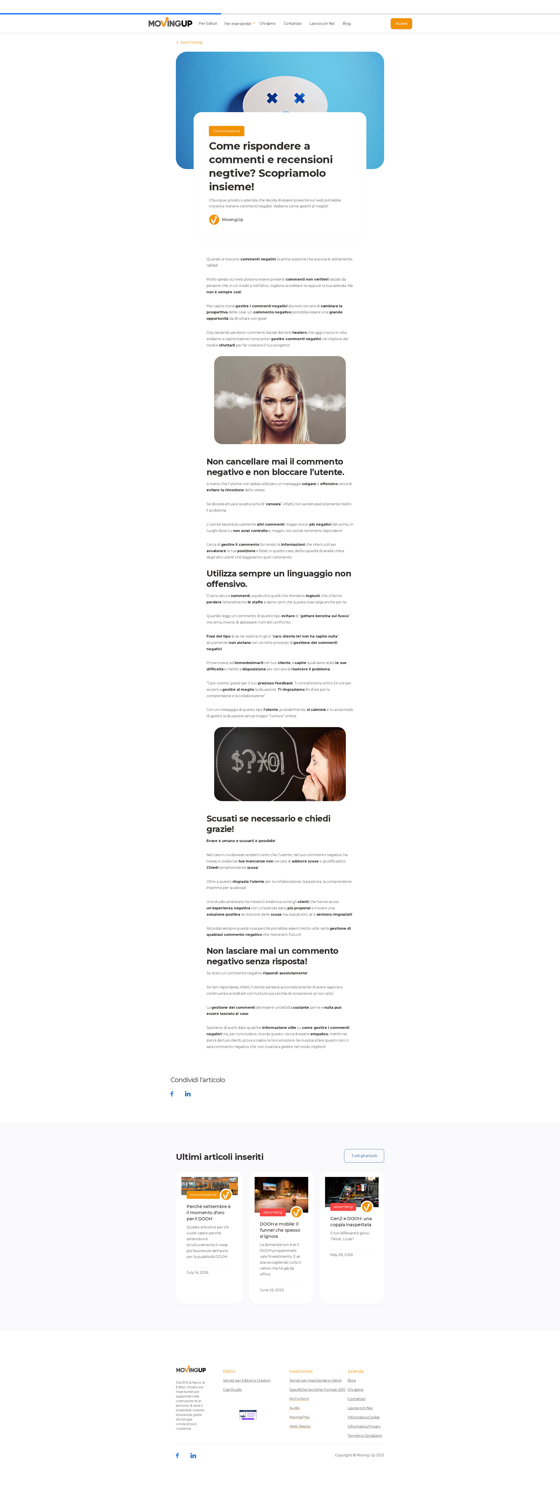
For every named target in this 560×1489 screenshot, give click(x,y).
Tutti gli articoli (364, 1156)
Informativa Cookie (364, 1417)
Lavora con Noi (322, 23)
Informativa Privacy (364, 1426)
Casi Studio (232, 1390)
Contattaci (292, 23)
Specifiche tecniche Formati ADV (317, 1390)
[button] (239, 23)
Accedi (401, 23)
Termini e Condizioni (365, 1436)
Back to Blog (189, 42)
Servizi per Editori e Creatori (246, 1380)
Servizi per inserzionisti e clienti (315, 1380)
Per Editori (208, 23)
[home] (170, 23)
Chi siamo (268, 23)
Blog (347, 23)
